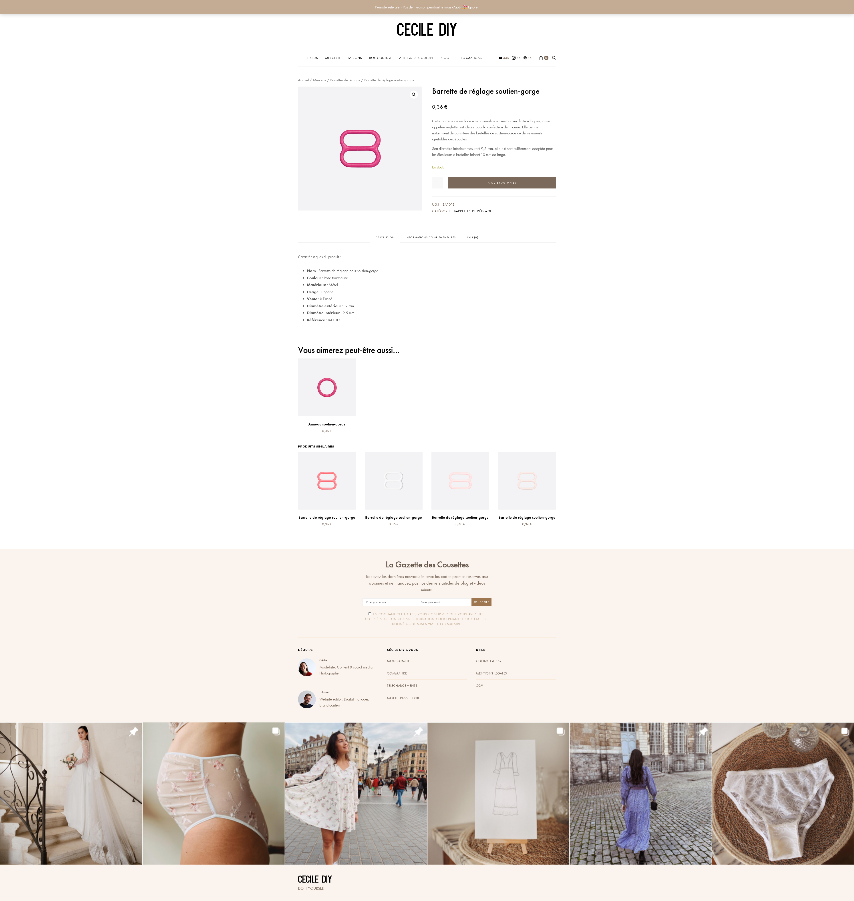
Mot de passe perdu (404, 698)
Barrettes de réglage (345, 80)
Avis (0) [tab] (472, 237)
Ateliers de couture (416, 58)
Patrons (355, 58)
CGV (479, 685)
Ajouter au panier (502, 182)
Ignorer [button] (473, 7)
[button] (414, 95)
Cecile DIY (427, 31)
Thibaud (324, 692)
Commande (397, 673)
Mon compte (398, 661)
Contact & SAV (489, 661)
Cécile (323, 660)
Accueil (303, 80)
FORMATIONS (471, 58)
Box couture (380, 58)
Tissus (312, 58)
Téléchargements (402, 685)
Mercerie (333, 58)
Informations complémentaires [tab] (431, 237)
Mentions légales (491, 673)
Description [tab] (385, 237)
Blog (445, 58)
